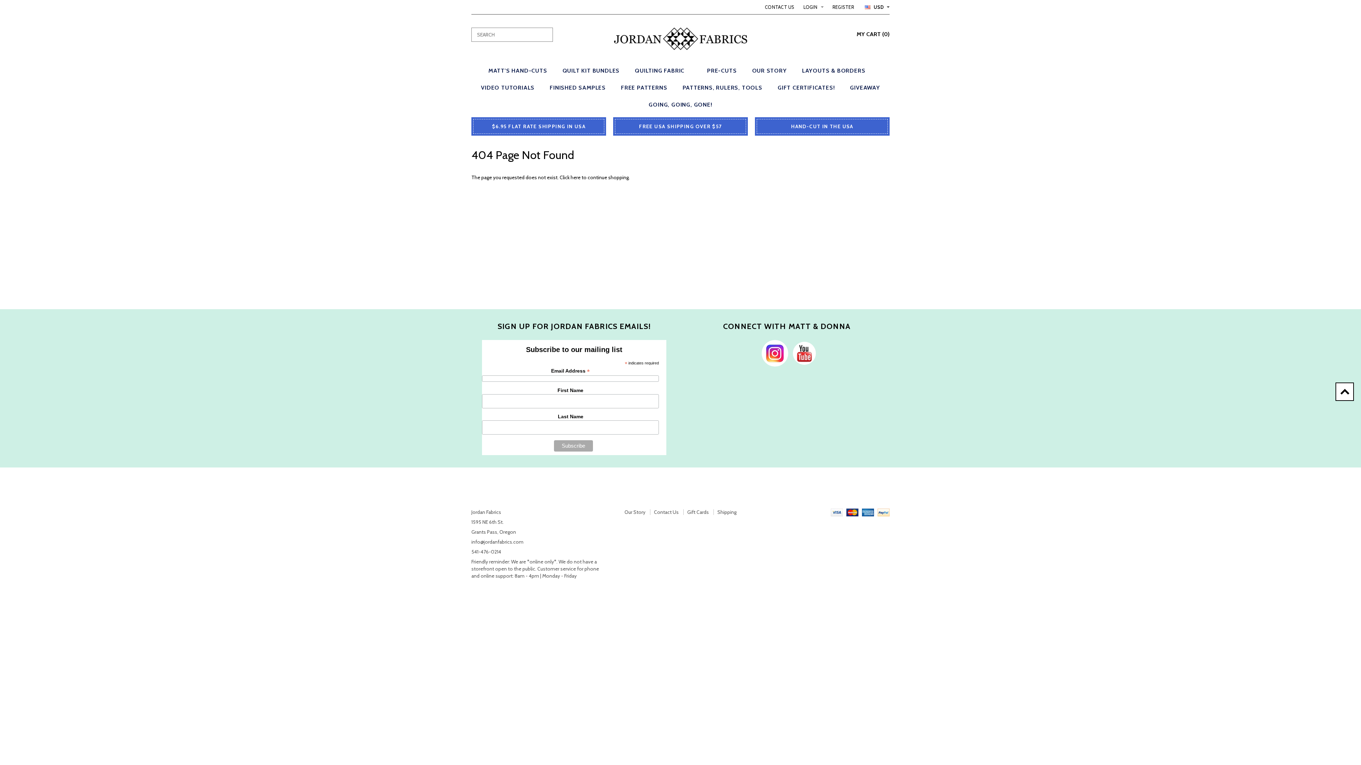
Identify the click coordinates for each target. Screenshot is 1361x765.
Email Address (570, 371)
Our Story (635, 512)
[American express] (868, 512)
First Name (570, 390)
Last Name (570, 416)
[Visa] (837, 512)
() (873, 34)
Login (810, 7)
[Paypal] (884, 512)
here (576, 177)
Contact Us (780, 7)
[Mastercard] (852, 512)
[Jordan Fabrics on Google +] (802, 353)
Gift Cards (698, 512)
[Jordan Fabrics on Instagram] (773, 353)
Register (843, 7)
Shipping (726, 512)
